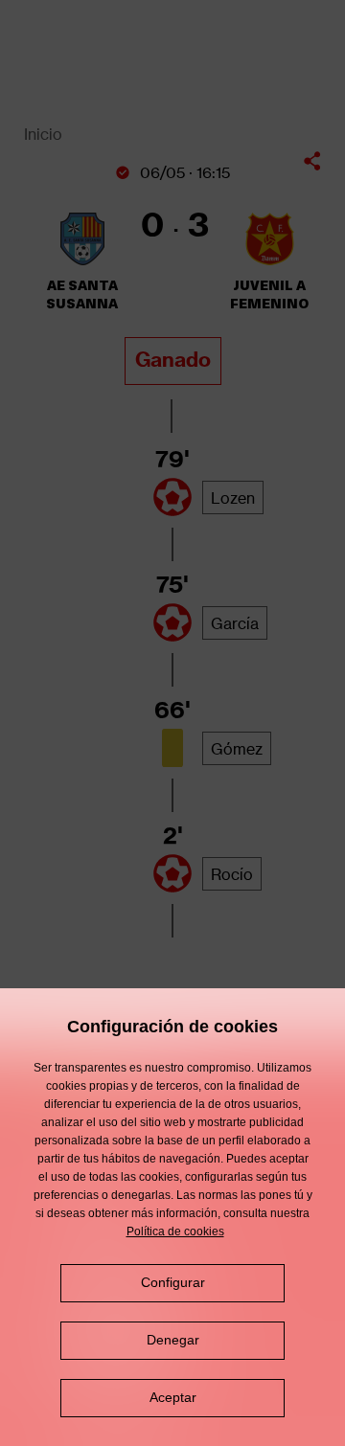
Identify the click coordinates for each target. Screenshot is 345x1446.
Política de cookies (175, 1231)
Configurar (173, 1282)
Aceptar (173, 1397)
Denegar (173, 1339)
